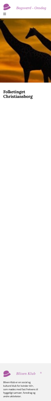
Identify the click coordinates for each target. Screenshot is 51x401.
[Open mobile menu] (4, 14)
